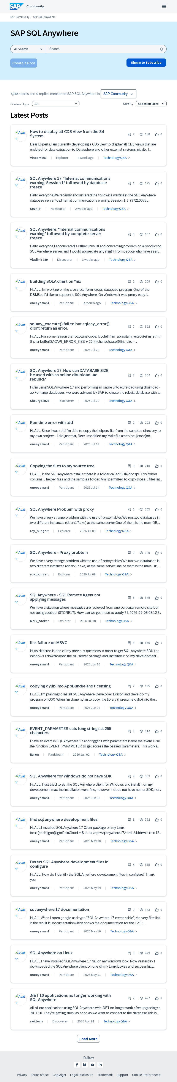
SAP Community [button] (115, 94)
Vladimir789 (39, 259)
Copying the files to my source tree (62, 466)
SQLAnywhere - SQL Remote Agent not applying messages (65, 597)
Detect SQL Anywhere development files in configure (69, 864)
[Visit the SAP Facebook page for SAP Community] (77, 1064)
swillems (36, 1021)
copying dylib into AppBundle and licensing (70, 686)
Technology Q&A (115, 158)
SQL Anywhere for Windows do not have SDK (71, 776)
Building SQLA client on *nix (55, 282)
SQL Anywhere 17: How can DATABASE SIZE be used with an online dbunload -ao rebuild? (69, 375)
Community (35, 6)
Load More (88, 1039)
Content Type (20, 104)
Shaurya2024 (39, 401)
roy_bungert (39, 531)
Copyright (59, 1075)
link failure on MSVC (48, 643)
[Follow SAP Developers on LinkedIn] (100, 1064)
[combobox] (106, 49)
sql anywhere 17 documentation (59, 910)
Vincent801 (38, 158)
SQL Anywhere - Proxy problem (59, 553)
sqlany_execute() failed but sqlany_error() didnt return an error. (69, 326)
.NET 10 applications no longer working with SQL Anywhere (70, 998)
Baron (34, 754)
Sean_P (35, 208)
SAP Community (19, 17)
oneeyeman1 (39, 303)
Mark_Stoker (39, 621)
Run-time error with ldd (51, 423)
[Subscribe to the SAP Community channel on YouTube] (92, 1064)
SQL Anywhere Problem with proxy (62, 509)
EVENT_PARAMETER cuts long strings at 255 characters (70, 731)
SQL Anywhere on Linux (51, 953)
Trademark (105, 1075)
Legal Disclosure (81, 1075)
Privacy (22, 1075)
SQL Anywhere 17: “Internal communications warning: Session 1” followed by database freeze (70, 183)
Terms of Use (40, 1075)
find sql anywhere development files (64, 820)
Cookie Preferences (146, 1075)
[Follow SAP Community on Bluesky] (84, 1064)
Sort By (128, 104)
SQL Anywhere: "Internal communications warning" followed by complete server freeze (67, 233)
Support (122, 1075)
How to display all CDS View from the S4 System (67, 134)
